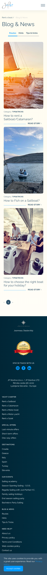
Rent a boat (7, 17)
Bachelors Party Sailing (12, 502)
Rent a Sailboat (9, 401)
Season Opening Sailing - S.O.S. (16, 485)
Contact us (7, 550)
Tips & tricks (32, 33)
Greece (5, 453)
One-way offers (9, 438)
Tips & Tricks (8, 522)
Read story (34, 123)
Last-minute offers (10, 429)
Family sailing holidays (12, 494)
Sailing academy (9, 481)
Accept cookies (13, 568)
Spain (4, 462)
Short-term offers (10, 434)
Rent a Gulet (7, 418)
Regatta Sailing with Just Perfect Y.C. (18, 490)
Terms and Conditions (12, 542)
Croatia (5, 449)
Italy (4, 457)
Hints (21, 33)
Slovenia (6, 470)
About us (6, 533)
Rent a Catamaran (10, 406)
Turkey (5, 466)
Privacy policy (8, 537)
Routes (12, 33)
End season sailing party (13, 498)
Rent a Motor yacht (10, 414)
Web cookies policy (11, 546)
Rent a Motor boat (10, 410)
